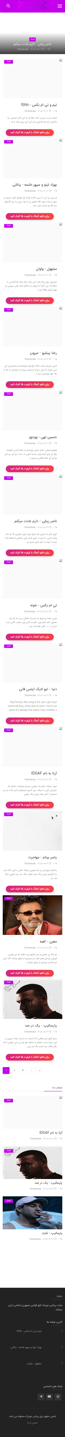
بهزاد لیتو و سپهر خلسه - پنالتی (34, 185)
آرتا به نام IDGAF (44, 773)
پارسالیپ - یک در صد (41, 1025)
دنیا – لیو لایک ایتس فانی (38, 689)
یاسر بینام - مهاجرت (42, 857)
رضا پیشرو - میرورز (43, 353)
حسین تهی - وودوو (43, 437)
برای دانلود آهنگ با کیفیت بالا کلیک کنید (29, 132)
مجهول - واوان (46, 269)
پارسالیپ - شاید (52, 1233)
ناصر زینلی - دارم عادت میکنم (32, 44)
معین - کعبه (48, 941)
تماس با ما (32, 1423)
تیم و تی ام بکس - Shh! (39, 105)
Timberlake (22, 49)
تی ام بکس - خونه (43, 605)
